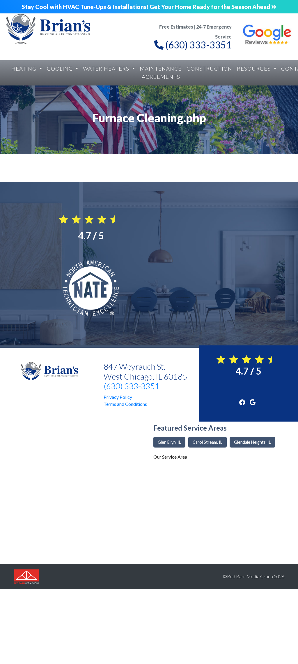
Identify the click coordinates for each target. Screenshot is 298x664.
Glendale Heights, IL (252, 442)
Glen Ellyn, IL (169, 442)
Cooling (60, 68)
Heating (24, 68)
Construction (209, 68)
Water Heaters (107, 68)
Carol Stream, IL (207, 442)
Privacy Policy (118, 397)
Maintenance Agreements (161, 72)
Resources (254, 68)
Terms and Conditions (125, 404)
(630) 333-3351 (131, 386)
